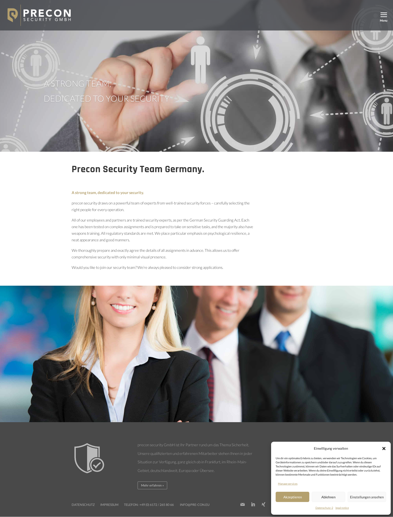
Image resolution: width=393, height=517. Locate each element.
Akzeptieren (292, 497)
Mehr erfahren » (152, 485)
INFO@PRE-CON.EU (194, 505)
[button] (384, 448)
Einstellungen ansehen (367, 497)
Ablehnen (328, 497)
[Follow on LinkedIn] (253, 504)
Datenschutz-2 (324, 507)
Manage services (287, 483)
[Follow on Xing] (263, 504)
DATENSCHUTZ (83, 505)
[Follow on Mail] (242, 504)
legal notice (342, 507)
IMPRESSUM (109, 505)
